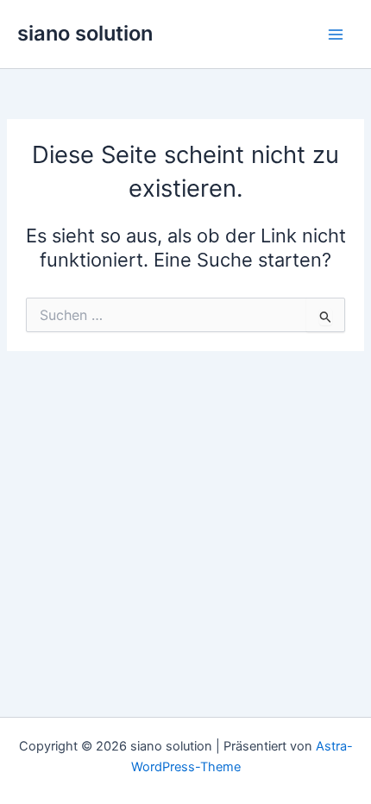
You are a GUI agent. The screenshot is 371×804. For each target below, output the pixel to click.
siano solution (85, 33)
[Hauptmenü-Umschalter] (336, 34)
